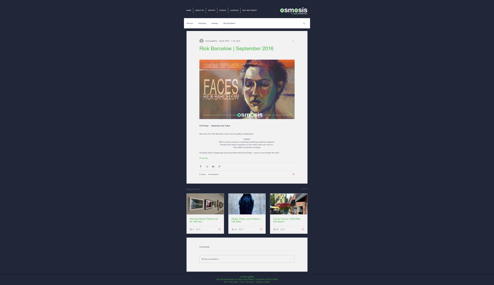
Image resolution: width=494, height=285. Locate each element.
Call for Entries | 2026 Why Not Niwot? (286, 220)
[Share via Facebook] (200, 166)
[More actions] (293, 40)
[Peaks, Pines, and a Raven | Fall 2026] (247, 204)
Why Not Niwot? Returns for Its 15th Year (204, 220)
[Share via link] (219, 166)
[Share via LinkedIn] (213, 166)
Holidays (214, 23)
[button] (304, 23)
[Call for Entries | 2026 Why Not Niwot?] (288, 204)
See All (304, 189)
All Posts (190, 23)
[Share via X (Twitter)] (207, 166)
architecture (302, 13)
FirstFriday (202, 23)
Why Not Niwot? (229, 23)
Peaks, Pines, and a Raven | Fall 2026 (246, 220)
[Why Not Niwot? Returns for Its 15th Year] (205, 204)
